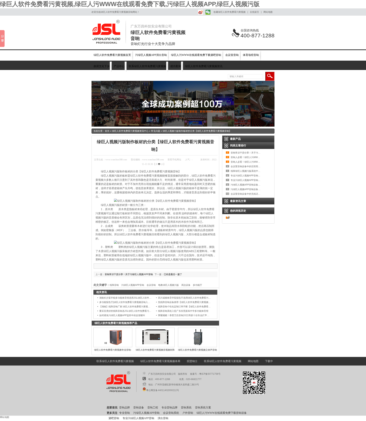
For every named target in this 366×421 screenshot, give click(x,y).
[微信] (208, 12)
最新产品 (235, 138)
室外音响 (145, 76)
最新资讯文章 (238, 200)
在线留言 (254, 12)
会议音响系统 (171, 412)
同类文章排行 (238, 145)
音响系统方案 (203, 407)
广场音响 (156, 76)
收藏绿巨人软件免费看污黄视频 (230, 12)
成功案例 (175, 66)
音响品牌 (111, 76)
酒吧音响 (113, 418)
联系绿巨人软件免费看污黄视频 (147, 66)
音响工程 (152, 407)
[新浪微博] (200, 12)
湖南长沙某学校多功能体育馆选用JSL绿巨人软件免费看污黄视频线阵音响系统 (139, 297)
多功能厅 (197, 285)
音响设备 (122, 76)
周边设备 (185, 285)
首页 (107, 131)
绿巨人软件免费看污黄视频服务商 (160, 361)
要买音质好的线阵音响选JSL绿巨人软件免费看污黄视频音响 (130, 311)
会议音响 (151, 285)
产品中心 (119, 66)
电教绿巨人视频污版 (168, 285)
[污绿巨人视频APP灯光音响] (183, 104)
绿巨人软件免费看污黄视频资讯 (203, 66)
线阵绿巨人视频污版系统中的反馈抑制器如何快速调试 (258, 171)
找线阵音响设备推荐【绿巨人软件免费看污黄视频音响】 (186, 302)
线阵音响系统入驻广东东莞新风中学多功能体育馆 (183, 311)
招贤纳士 (192, 361)
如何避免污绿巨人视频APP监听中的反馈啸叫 (122, 315)
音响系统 (133, 76)
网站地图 (268, 12)
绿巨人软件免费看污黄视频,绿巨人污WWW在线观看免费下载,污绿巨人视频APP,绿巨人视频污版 (130, 4)
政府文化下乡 (102, 66)
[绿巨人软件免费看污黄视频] (109, 32)
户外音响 (187, 412)
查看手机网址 (174, 159)
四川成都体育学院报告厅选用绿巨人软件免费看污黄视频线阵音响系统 (193, 297)
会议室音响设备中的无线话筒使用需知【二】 (253, 194)
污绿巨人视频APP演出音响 (151, 55)
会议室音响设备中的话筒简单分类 (248, 166)
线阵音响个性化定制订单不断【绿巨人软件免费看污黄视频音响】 (191, 306)
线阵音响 (114, 285)
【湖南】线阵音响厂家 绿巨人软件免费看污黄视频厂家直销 (129, 306)
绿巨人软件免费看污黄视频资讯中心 (130, 131)
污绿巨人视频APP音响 (132, 285)
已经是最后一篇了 (173, 274)
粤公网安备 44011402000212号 (162, 390)
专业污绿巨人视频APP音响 (138, 418)
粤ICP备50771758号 (210, 374)
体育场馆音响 (251, 55)
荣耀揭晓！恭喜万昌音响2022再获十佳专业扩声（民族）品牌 (189, 315)
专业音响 (124, 412)
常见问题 (155, 131)
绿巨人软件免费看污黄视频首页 (112, 55)
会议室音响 (232, 55)
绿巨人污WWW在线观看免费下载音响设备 (222, 412)
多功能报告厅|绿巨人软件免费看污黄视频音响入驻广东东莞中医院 (132, 302)
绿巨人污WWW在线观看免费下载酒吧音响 (196, 55)
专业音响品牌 (169, 407)
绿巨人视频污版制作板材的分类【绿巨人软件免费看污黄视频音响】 (197, 131)
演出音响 (163, 418)
